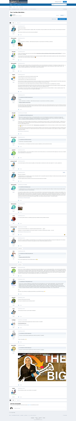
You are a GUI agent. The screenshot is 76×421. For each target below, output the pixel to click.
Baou (14, 308)
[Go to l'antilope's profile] (14, 323)
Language (32, 417)
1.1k (14, 223)
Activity (15, 4)
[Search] (66, 4)
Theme (36, 417)
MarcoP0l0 (13, 345)
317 (14, 327)
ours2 (13, 215)
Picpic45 (13, 297)
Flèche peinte (13, 38)
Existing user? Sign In (58, 1)
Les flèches (20, 15)
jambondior (13, 267)
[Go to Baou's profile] (14, 312)
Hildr (14, 251)
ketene (13, 74)
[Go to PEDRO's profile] (14, 392)
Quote (21, 34)
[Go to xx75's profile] (14, 334)
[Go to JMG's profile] (14, 282)
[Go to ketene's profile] (14, 78)
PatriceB (13, 51)
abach (14, 14)
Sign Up (65, 1)
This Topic (62, 4)
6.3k (14, 59)
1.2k (14, 338)
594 (14, 316)
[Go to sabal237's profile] (14, 153)
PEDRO (13, 388)
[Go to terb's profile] (14, 98)
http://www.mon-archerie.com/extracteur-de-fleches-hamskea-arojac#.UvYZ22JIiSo (49, 53)
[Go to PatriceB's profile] (14, 55)
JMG (14, 279)
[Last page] (15, 22)
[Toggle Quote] (19, 97)
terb (13, 95)
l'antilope (13, 319)
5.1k (14, 82)
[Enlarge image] (21, 102)
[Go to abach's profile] (11, 15)
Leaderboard (19, 4)
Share (58, 15)
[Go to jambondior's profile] (14, 271)
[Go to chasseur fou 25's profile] (14, 164)
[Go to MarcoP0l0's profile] (14, 349)
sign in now (29, 404)
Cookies (44, 417)
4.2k (14, 102)
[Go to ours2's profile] (14, 219)
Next (13, 400)
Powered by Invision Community (38, 419)
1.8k (14, 192)
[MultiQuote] (18, 34)
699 (14, 305)
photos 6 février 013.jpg (26, 102)
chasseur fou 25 (13, 161)
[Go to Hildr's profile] (14, 254)
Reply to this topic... (18, 408)
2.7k (14, 168)
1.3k (14, 33)
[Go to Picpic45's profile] (14, 301)
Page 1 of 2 (18, 400)
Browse (11, 4)
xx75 (14, 331)
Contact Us (40, 417)
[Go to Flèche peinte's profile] (14, 41)
